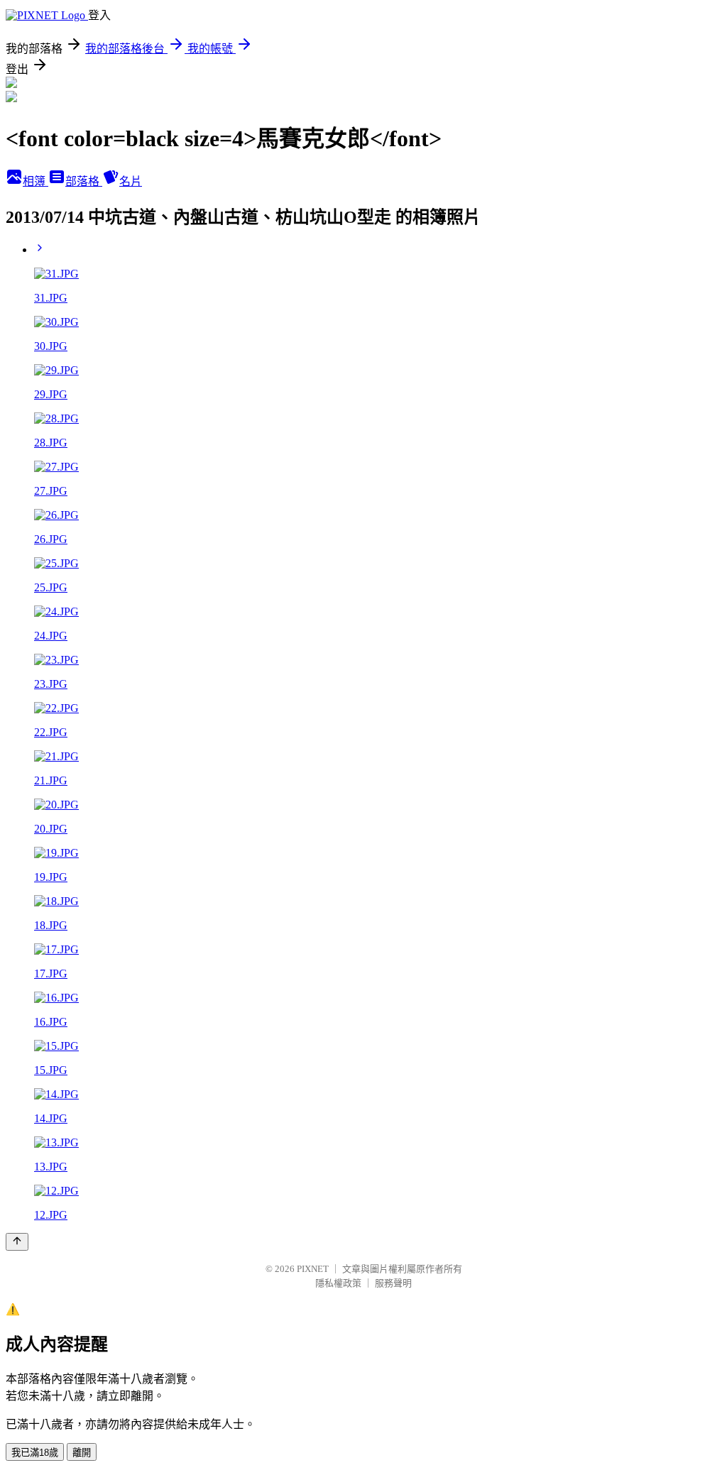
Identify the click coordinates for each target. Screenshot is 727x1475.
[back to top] (17, 1242)
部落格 (83, 181)
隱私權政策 (338, 1283)
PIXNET (313, 1268)
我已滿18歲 (34, 1452)
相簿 (35, 181)
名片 (130, 181)
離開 (81, 1452)
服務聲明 (393, 1283)
